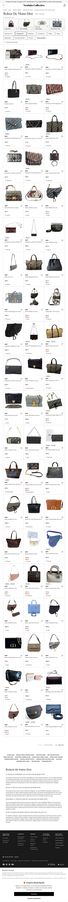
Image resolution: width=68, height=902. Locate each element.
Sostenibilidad (59, 840)
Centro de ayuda (45, 839)
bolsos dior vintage (56, 757)
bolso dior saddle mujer (23, 757)
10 (56, 745)
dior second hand (53, 755)
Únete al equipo (59, 845)
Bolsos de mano (28, 10)
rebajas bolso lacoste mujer (45, 759)
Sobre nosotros (59, 838)
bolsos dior (10, 755)
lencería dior (36, 761)
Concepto (5, 838)
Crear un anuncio (32, 840)
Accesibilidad (6, 860)
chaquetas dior (46, 761)
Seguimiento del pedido (21, 837)
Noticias (57, 848)
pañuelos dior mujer (23, 761)
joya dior (59, 759)
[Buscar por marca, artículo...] (3, 5)
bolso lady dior (8, 757)
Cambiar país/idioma (34, 898)
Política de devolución (21, 844)
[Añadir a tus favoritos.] (21, 67)
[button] (64, 5)
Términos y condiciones (24, 860)
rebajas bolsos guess (11, 759)
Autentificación (22, 841)
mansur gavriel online (27, 759)
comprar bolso (41, 755)
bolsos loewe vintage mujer (25, 755)
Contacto (45, 842)
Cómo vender (33, 837)
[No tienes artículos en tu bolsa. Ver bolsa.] (64, 5)
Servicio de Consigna (6, 841)
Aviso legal (14, 860)
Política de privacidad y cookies (39, 860)
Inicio (5, 10)
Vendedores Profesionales (34, 848)
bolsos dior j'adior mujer (40, 757)
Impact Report (59, 843)
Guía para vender (32, 844)
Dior (10, 10)
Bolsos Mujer (17, 10)
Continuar (34, 894)
